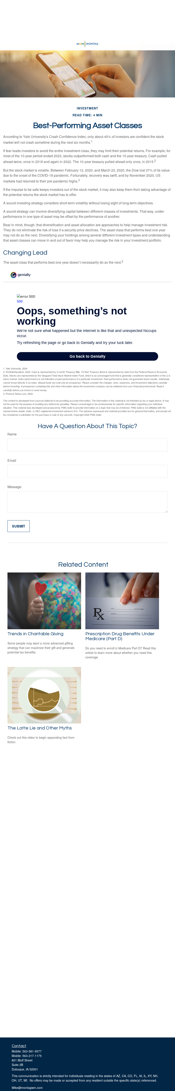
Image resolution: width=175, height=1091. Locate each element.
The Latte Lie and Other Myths (39, 728)
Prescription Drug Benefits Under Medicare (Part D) (120, 636)
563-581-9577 (32, 1051)
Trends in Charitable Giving (35, 633)
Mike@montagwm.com (27, 1087)
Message (14, 486)
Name (12, 434)
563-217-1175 (32, 1056)
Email (11, 460)
